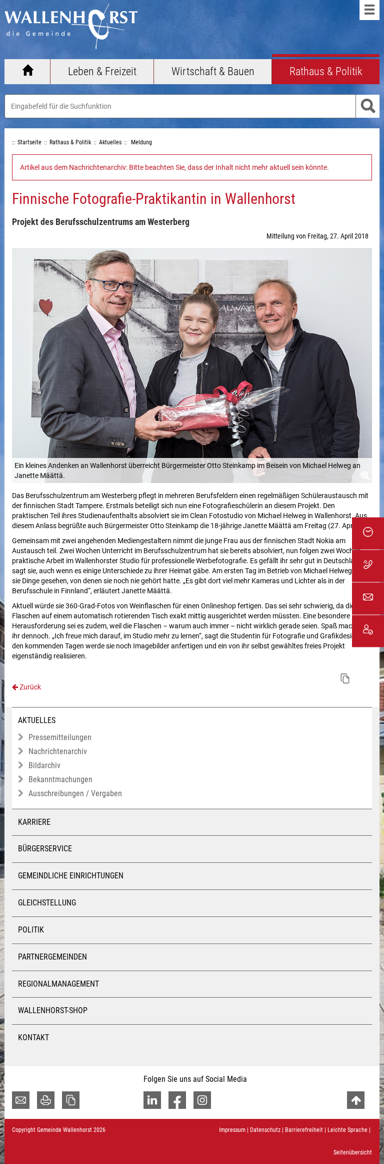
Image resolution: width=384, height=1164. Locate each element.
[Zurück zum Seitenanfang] (355, 1100)
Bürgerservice (45, 848)
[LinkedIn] (152, 1100)
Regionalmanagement (58, 984)
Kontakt (33, 1037)
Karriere (34, 822)
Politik (31, 930)
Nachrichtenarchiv (57, 751)
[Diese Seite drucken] (45, 1100)
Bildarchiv (44, 765)
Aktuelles (37, 720)
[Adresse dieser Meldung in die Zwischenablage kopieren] (345, 678)
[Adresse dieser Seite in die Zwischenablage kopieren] (71, 1100)
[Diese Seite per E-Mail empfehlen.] (21, 1100)
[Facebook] (177, 1100)
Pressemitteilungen (60, 737)
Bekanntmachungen (60, 779)
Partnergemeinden (52, 957)
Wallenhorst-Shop (53, 1010)
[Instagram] (202, 1100)
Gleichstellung (47, 902)
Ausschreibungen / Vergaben (75, 793)
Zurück (29, 687)
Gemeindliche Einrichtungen (71, 875)
